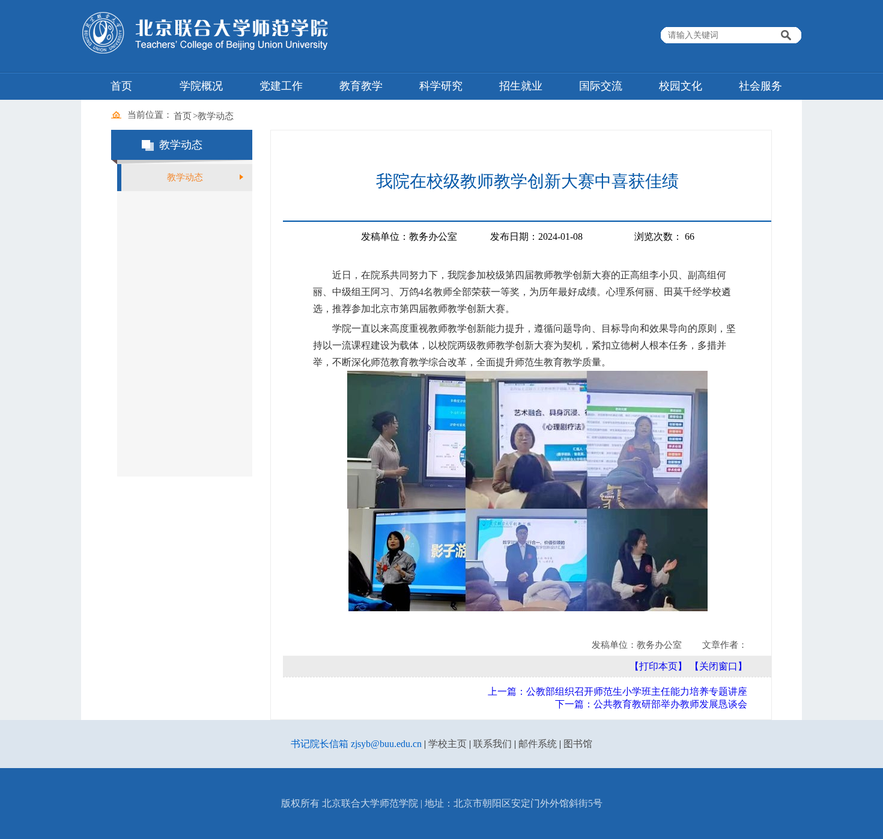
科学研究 (441, 86)
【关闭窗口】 (718, 666)
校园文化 (680, 86)
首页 (121, 86)
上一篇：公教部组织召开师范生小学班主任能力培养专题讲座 (617, 691)
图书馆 (577, 744)
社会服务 (760, 86)
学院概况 (201, 86)
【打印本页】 (658, 666)
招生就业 (520, 86)
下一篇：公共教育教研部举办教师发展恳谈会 (651, 704)
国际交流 (600, 86)
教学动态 (216, 116)
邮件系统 (537, 744)
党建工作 (281, 86)
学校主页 (447, 744)
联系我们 (492, 744)
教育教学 (361, 86)
